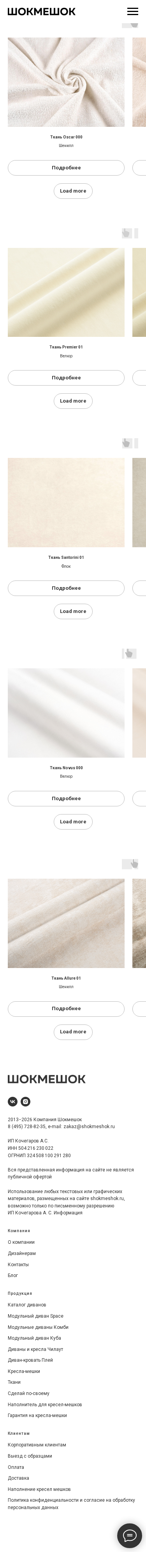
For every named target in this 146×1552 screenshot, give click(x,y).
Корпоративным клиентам (37, 1445)
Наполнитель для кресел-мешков (45, 1404)
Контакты (18, 1264)
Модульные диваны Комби (38, 1327)
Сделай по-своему (28, 1393)
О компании (21, 1242)
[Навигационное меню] (132, 11)
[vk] (13, 1101)
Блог (13, 1275)
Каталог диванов (27, 1305)
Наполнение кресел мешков (39, 1489)
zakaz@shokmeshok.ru (89, 1126)
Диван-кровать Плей (30, 1360)
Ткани (14, 1382)
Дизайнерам (22, 1253)
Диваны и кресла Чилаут (35, 1349)
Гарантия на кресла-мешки (37, 1415)
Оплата (16, 1467)
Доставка (18, 1478)
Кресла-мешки (24, 1371)
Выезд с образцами (30, 1456)
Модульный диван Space (35, 1316)
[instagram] (25, 1101)
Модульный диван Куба (34, 1338)
